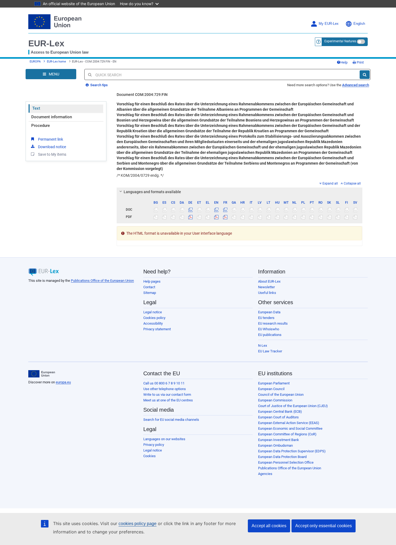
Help (344, 62)
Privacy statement (157, 329)
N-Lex (262, 345)
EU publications (270, 335)
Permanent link (50, 139)
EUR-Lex (46, 43)
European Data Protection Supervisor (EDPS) (292, 451)
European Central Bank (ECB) (280, 411)
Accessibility (153, 323)
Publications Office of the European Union (102, 281)
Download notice (52, 147)
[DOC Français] (225, 209)
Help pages (152, 281)
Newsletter (266, 287)
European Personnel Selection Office (286, 462)
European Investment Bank (278, 440)
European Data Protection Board (282, 457)
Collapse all (352, 183)
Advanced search (355, 85)
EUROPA (35, 61)
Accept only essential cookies (323, 525)
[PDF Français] (225, 216)
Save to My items (52, 154)
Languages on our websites (164, 439)
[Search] (365, 74)
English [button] (359, 24)
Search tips (98, 85)
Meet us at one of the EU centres (168, 400)
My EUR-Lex (329, 24)
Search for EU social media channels (171, 420)
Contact (149, 287)
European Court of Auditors (278, 417)
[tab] (239, 192)
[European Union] (41, 374)
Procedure (40, 125)
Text (36, 108)
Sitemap (149, 293)
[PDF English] (216, 216)
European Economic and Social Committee (290, 428)
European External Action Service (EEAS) (288, 423)
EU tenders (266, 318)
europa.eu (63, 382)
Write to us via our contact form (167, 395)
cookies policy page (138, 523)
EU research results (273, 323)
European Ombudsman (275, 445)
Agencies (265, 474)
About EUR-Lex (269, 281)
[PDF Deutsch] (190, 216)
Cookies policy (154, 318)
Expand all (330, 183)
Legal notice (152, 312)
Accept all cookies (269, 525)
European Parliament (274, 383)
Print (360, 62)
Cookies (149, 456)
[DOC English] (216, 209)
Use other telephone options (164, 389)
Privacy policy (153, 445)
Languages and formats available (152, 192)
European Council (271, 389)
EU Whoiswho (268, 329)
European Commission (275, 400)
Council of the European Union (281, 395)
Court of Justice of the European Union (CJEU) (293, 406)
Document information (51, 116)
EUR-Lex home (56, 61)
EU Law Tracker (270, 351)
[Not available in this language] (156, 209)
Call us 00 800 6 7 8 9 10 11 (164, 383)
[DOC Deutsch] (190, 209)
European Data (269, 312)
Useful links (267, 293)
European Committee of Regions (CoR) (287, 434)
